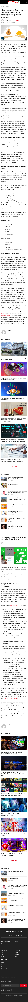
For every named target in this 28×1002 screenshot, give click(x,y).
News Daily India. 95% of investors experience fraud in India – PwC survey (12, 460)
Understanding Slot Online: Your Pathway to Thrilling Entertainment (13, 854)
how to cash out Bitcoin (11, 698)
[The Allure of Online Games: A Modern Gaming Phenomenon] (14, 805)
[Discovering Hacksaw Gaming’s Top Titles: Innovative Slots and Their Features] (14, 785)
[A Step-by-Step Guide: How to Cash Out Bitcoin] (14, 555)
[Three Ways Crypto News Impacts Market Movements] (14, 389)
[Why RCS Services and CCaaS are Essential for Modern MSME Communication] (4, 513)
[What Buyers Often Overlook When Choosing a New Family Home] (14, 349)
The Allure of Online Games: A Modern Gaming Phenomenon (11, 814)
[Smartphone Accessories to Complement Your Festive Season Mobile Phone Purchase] (14, 431)
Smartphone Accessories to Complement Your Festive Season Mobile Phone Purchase (13, 440)
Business (17, 20)
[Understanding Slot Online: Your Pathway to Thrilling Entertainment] (14, 845)
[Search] (26, 2)
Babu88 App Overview (13, 484)
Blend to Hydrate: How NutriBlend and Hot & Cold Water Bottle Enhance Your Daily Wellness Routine (13, 419)
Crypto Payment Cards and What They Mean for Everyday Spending (13, 378)
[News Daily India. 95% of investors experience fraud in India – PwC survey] (14, 451)
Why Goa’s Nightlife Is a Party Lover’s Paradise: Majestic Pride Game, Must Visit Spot (12, 774)
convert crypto (14, 605)
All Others (5, 544)
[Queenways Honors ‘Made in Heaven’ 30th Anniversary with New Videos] (4, 526)
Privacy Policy (4, 990)
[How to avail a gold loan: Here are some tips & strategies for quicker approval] (14, 33)
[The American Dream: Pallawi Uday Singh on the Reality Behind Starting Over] (4, 492)
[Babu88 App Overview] (4, 485)
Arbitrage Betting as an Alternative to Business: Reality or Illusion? (11, 753)
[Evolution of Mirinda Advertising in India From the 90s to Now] (4, 506)
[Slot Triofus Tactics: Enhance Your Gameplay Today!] (14, 825)
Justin (7, 20)
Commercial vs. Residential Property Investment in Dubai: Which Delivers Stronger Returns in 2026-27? (16, 499)
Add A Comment (14, 466)
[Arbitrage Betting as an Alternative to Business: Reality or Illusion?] (14, 743)
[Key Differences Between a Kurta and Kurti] (4, 520)
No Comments (5, 22)
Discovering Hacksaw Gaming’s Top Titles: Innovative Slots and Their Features (13, 794)
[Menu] (2, 2)
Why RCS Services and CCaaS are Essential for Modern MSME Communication (15, 513)
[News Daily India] (14, 2)
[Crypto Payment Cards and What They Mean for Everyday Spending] (14, 369)
